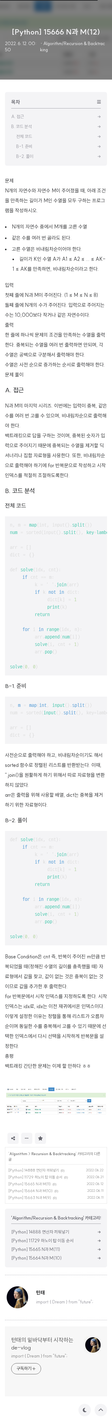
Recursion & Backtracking (53, 1153)
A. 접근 (14, 390)
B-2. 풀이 (16, 820)
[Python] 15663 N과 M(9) (29, 1197)
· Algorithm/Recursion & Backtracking (72, 47)
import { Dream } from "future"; (39, 1356)
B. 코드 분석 (20, 491)
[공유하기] (13, 1138)
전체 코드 (15, 505)
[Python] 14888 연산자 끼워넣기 (33, 1170)
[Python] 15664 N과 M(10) (30, 1190)
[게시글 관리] (26, 1138)
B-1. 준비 (15, 685)
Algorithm (18, 1153)
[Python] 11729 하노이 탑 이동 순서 (35, 1177)
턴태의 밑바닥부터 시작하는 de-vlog (42, 1343)
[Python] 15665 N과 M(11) (29, 1184)
